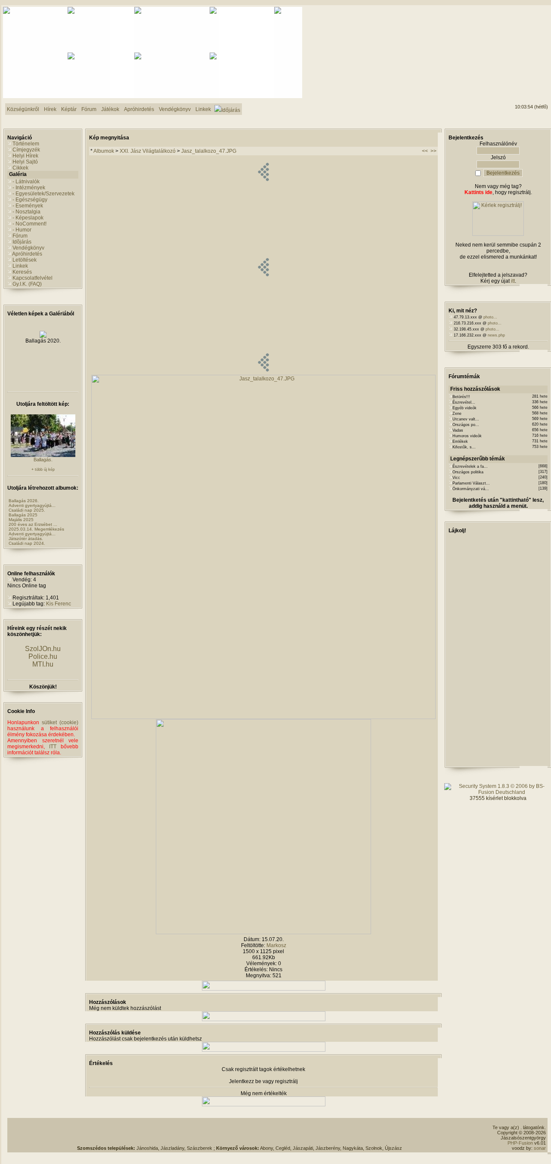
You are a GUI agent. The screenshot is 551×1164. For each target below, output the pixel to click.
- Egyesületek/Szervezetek (43, 194)
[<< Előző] (263, 373)
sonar (540, 1148)
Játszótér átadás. (26, 538)
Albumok (103, 151)
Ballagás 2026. (24, 500)
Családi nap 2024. (27, 543)
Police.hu (42, 656)
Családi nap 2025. (27, 510)
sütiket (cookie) (60, 722)
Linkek (20, 266)
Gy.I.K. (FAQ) (27, 284)
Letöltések (24, 260)
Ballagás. (43, 459)
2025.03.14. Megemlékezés (36, 529)
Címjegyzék (26, 150)
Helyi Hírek (25, 156)
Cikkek (20, 168)
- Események (27, 206)
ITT (52, 747)
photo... (490, 317)
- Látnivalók (26, 182)
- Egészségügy (29, 200)
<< (425, 151)
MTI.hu (42, 664)
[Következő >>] (263, 932)
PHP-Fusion (520, 1142)
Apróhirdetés (27, 254)
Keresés (22, 272)
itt (513, 281)
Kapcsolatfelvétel (32, 278)
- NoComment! (29, 224)
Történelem (25, 144)
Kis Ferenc (58, 604)
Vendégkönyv (28, 248)
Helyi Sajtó (25, 162)
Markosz (276, 945)
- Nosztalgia (26, 212)
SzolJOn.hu (43, 648)
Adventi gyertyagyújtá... (32, 505)
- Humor (21, 230)
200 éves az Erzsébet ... (33, 524)
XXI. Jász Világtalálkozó (148, 151)
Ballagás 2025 (23, 515)
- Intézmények (28, 188)
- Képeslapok (27, 218)
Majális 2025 (21, 519)
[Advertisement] (240, 1132)
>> (433, 151)
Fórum (20, 236)
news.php (496, 335)
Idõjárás (21, 242)
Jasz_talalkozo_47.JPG (208, 151)
